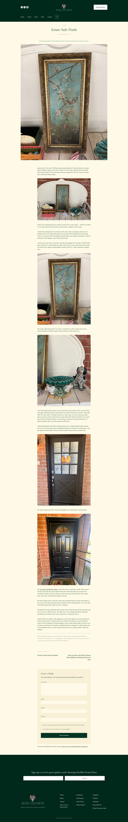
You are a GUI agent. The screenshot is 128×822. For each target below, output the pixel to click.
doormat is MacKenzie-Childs (48, 589)
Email (43, 708)
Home (61, 795)
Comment (44, 682)
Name (43, 699)
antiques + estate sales (43, 651)
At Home (64, 25)
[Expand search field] (57, 17)
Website (43, 716)
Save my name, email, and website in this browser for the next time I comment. (64, 725)
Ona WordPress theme (68, 818)
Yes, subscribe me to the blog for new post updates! (56, 729)
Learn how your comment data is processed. (74, 746)
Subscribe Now (100, 7)
